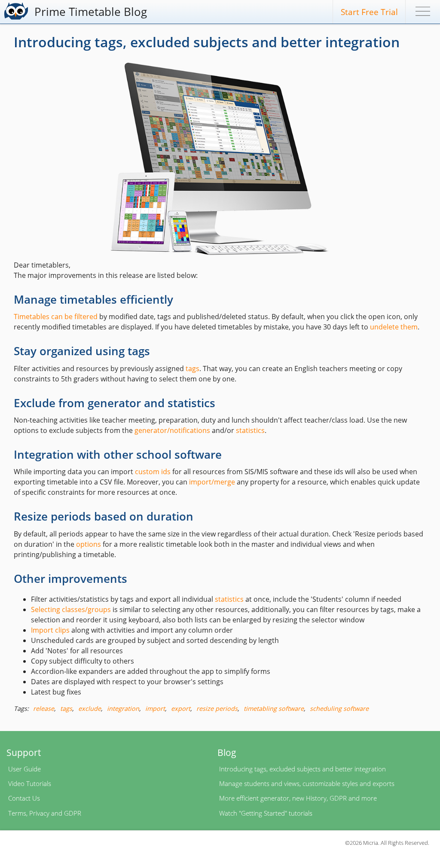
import (155, 708)
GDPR (72, 813)
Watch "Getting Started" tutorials (265, 813)
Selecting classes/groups (71, 609)
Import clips (50, 630)
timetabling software (274, 708)
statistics (250, 430)
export (180, 708)
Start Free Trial (369, 12)
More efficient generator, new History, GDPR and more (298, 798)
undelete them (394, 327)
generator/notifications (172, 430)
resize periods (217, 708)
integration (123, 708)
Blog (226, 752)
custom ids (153, 471)
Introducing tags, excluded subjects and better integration (302, 769)
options (88, 544)
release (43, 708)
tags (192, 368)
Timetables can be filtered (56, 316)
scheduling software (339, 708)
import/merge (212, 482)
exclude (89, 708)
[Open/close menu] (422, 12)
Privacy (39, 813)
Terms (17, 813)
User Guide (24, 769)
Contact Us (24, 798)
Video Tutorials (29, 783)
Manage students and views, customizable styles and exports (306, 783)
